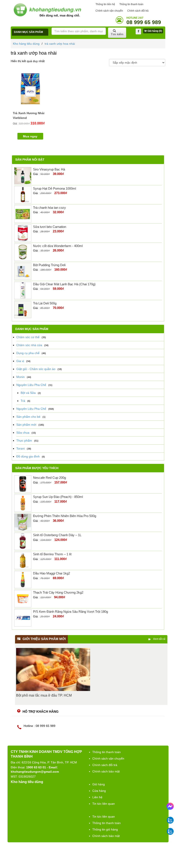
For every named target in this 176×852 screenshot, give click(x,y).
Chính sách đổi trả (138, 10)
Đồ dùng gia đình (28, 456)
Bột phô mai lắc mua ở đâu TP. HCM (44, 695)
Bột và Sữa (28, 393)
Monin (20, 377)
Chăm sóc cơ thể (27, 337)
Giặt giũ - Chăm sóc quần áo (35, 369)
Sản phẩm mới (26, 424)
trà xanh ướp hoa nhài (60, 43)
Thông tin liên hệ (105, 4)
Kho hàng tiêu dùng (26, 43)
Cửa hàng (99, 790)
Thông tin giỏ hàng (105, 829)
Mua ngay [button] (30, 136)
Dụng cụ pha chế (27, 353)
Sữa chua (22, 432)
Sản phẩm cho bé (28, 416)
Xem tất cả (159, 638)
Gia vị (20, 361)
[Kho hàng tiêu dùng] (47, 10)
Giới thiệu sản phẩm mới (44, 639)
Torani (20, 448)
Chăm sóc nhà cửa (29, 345)
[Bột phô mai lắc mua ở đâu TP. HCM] (53, 669)
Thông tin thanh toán (131, 4)
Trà (23, 400)
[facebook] (138, 31)
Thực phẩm (24, 440)
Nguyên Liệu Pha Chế (31, 385)
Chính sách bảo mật (106, 771)
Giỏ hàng (98, 784)
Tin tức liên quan (103, 803)
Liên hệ (97, 797)
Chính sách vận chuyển (109, 10)
